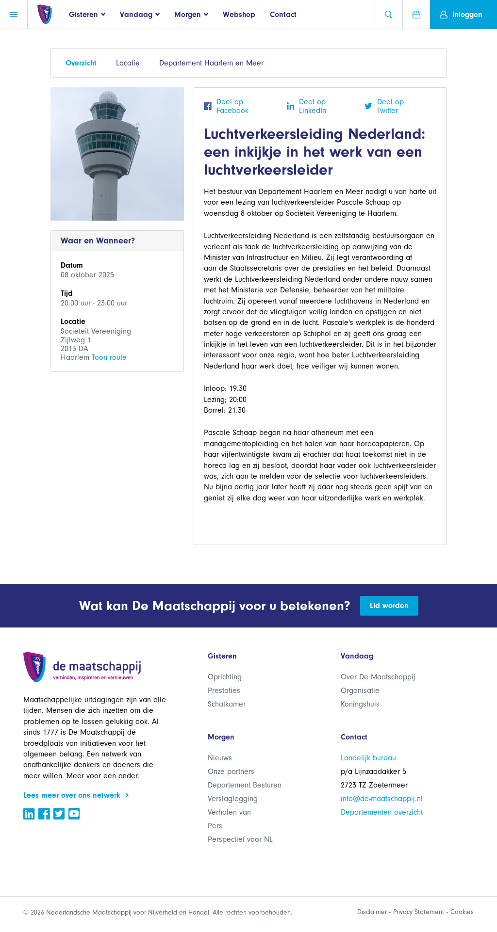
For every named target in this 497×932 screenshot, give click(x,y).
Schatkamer (227, 704)
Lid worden (389, 605)
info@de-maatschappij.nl (382, 798)
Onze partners (231, 771)
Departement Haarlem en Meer (211, 63)
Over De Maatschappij (378, 677)
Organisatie (360, 690)
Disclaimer (372, 912)
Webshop (239, 14)
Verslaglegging (233, 798)
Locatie (128, 63)
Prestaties (224, 690)
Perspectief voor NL (240, 839)
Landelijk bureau (368, 758)
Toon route (109, 357)
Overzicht (81, 63)
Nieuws (220, 758)
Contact (283, 14)
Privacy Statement (418, 912)
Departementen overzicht (382, 812)
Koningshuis (360, 704)
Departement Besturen (245, 785)
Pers (215, 825)
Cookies (462, 912)
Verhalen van (229, 812)
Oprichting (225, 677)
